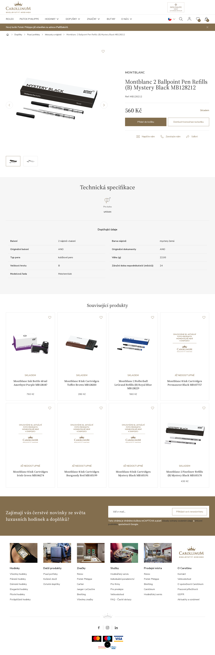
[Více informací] (107, 645)
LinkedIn (116, 627)
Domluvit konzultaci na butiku (188, 122)
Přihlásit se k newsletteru (189, 511)
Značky (92, 19)
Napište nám (148, 136)
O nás (125, 19)
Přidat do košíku (145, 122)
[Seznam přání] (50, 318)
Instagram (107, 627)
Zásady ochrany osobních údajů (177, 520)
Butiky (111, 19)
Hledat (181, 19)
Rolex (10, 19)
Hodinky (50, 19)
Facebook (98, 627)
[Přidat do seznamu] (105, 51)
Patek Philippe (29, 19)
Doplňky (71, 19)
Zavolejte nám (173, 136)
